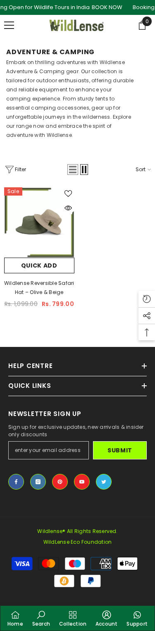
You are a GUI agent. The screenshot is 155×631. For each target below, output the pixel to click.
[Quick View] (68, 208)
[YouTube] (82, 482)
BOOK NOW (107, 7)
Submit (119, 450)
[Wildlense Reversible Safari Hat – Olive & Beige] (39, 222)
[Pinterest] (60, 482)
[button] (72, 169)
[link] (41, 618)
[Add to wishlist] (68, 193)
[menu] (9, 25)
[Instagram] (38, 482)
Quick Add (39, 265)
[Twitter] (104, 482)
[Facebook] (16, 482)
